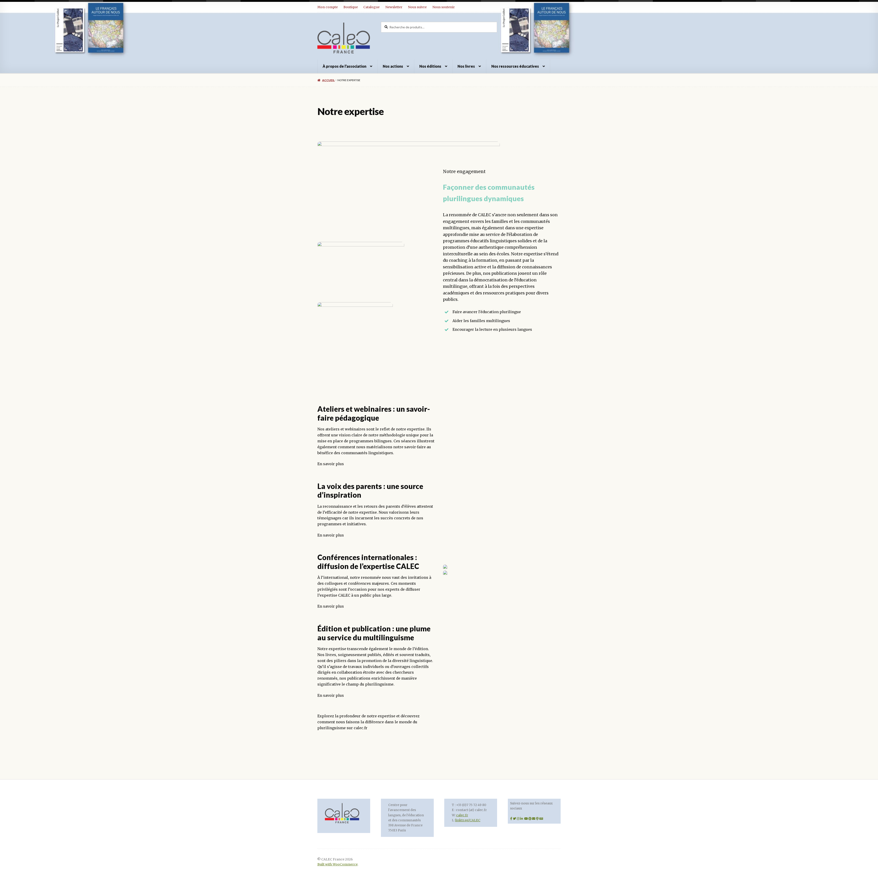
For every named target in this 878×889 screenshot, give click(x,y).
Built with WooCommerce (337, 864)
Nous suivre (417, 7)
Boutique (350, 7)
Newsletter (393, 7)
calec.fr (462, 815)
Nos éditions (430, 66)
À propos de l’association (344, 66)
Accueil (328, 80)
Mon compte (327, 7)
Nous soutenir (443, 7)
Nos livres (466, 66)
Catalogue (371, 7)
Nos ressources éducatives (515, 66)
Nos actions (393, 66)
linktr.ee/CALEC (467, 820)
